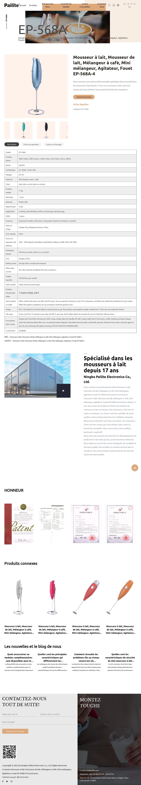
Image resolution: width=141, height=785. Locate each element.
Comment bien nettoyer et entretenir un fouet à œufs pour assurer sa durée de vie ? (121, 657)
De (129, 7)
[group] (13, 130)
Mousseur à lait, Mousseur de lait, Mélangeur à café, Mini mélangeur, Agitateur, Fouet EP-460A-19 (20, 629)
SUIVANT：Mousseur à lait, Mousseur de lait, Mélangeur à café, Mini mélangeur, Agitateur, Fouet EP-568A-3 (44, 341)
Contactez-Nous (102, 5)
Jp (128, 4)
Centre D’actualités (85, 5)
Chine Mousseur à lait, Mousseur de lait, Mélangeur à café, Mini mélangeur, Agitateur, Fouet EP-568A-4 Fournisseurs (107, 391)
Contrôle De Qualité (66, 5)
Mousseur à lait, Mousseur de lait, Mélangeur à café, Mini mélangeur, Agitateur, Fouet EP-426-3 (54, 629)
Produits (33, 5)
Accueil (23, 5)
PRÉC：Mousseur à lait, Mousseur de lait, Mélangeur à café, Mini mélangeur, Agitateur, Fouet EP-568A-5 (43, 337)
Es (135, 4)
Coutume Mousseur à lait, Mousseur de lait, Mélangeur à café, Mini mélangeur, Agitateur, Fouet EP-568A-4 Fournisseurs (36, 771)
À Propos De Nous (47, 5)
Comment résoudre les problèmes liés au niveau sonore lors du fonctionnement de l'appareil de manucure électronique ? (54, 657)
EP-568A (42, 37)
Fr (131, 4)
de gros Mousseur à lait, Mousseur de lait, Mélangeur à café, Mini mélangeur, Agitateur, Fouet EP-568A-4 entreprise (108, 398)
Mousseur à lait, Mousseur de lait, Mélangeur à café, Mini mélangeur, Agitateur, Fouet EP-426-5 (87, 629)
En (125, 4)
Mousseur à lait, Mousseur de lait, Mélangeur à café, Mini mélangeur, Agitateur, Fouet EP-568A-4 (121, 629)
